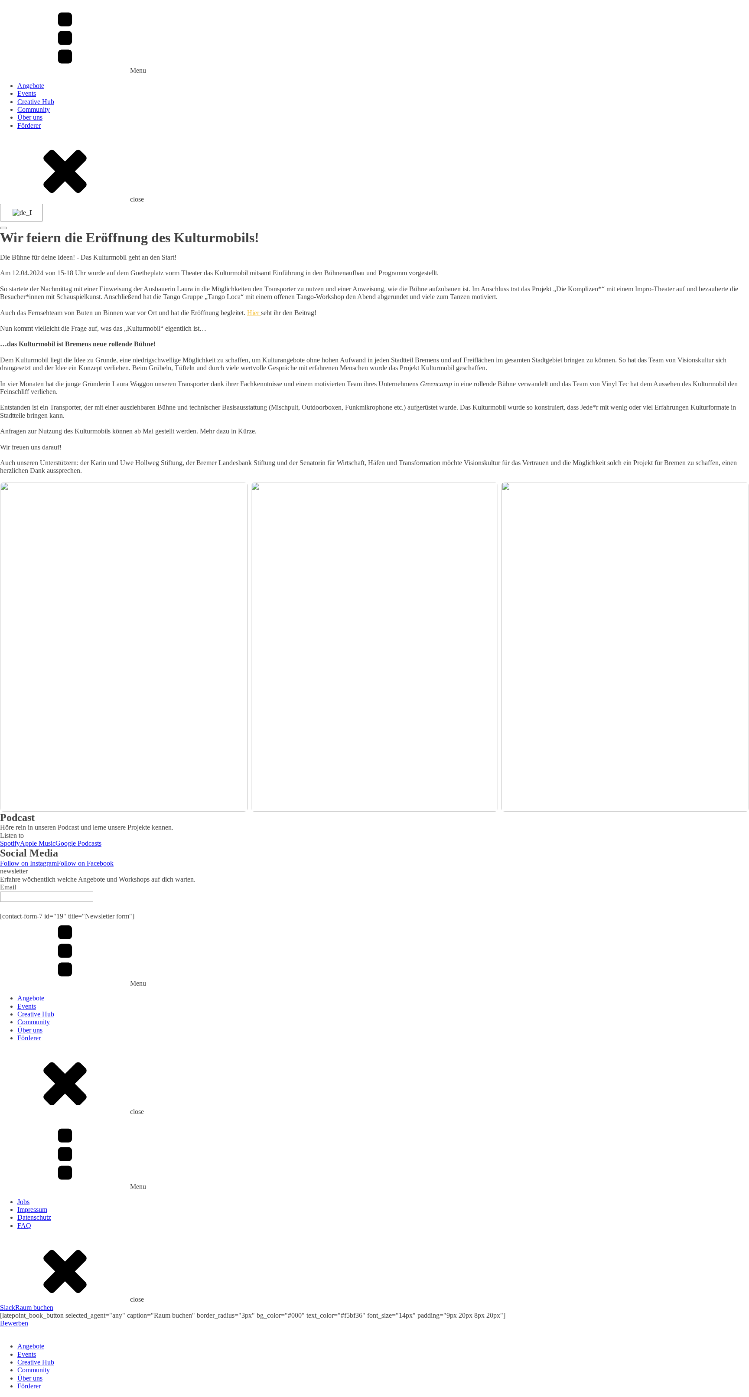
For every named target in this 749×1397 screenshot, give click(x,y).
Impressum (32, 1209)
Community (33, 109)
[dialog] (374, 1359)
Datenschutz (34, 1217)
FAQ (24, 1225)
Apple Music (37, 843)
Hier (254, 312)
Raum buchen (34, 1307)
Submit (374, 907)
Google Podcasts (78, 843)
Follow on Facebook (85, 863)
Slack (7, 1307)
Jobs (23, 1201)
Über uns (29, 117)
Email (8, 887)
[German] (20, 213)
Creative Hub (35, 101)
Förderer (29, 125)
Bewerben (14, 1323)
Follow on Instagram (28, 863)
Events (26, 93)
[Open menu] (3, 228)
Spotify (10, 843)
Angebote (30, 85)
